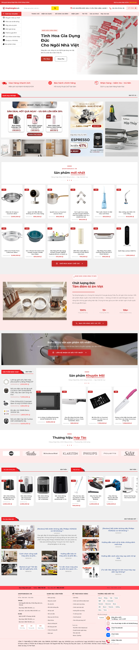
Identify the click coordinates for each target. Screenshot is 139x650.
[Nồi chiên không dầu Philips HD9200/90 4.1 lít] (60, 485)
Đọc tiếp (43, 491)
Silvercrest (108, 604)
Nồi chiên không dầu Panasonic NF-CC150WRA (26, 497)
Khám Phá (61, 59)
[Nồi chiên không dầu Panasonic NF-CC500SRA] (43, 485)
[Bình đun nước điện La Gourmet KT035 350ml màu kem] (81, 236)
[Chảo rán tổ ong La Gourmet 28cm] (12, 197)
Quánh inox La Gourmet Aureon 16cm (58, 212)
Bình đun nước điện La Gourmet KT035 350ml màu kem (81, 252)
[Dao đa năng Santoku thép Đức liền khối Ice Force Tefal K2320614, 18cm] (74, 401)
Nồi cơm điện (51, 614)
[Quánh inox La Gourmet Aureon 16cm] (57, 197)
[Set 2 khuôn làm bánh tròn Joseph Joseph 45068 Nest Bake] (34, 236)
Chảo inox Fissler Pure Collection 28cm (11, 251)
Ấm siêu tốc (50, 604)
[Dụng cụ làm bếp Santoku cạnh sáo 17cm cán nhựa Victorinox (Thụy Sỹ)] (126, 401)
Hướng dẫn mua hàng (78, 610)
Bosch (100, 598)
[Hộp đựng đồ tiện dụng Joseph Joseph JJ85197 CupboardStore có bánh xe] (57, 236)
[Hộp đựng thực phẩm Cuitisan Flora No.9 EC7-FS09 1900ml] (104, 236)
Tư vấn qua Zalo (77, 614)
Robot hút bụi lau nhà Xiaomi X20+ (130, 496)
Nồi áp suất (50, 610)
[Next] (68, 492)
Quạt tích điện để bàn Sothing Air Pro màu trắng (35, 212)
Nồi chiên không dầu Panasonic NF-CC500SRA (43, 497)
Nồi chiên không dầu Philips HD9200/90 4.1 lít (60, 497)
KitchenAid (110, 600)
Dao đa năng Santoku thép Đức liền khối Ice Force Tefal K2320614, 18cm (73, 419)
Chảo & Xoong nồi (52, 630)
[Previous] (1, 492)
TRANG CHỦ (35, 13)
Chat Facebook (76, 617)
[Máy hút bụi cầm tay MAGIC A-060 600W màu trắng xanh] (78, 485)
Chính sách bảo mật (77, 607)
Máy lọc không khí (52, 623)
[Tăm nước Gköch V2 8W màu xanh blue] (104, 197)
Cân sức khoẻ (94, 13)
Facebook (101, 617)
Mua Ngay (47, 59)
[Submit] (55, 8)
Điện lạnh (50, 633)
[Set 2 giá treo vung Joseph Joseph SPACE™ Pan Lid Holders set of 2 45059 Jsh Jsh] (81, 197)
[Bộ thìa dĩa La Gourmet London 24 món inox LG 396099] (100, 401)
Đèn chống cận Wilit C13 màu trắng (127, 212)
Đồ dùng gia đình (52, 626)
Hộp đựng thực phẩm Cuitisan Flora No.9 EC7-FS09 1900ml (104, 252)
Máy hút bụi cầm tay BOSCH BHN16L (95, 497)
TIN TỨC (84, 13)
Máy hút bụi (50, 620)
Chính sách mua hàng (78, 604)
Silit (104, 600)
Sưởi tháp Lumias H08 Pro (127, 251)
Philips (106, 598)
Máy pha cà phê (51, 601)
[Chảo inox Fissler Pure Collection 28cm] (12, 236)
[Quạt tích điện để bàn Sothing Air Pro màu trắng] (34, 197)
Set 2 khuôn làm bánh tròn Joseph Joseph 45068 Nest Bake (35, 252)
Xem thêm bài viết (130, 519)
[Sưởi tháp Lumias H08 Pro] (126, 236)
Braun (114, 604)
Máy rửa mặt (105, 13)
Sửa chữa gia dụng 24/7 (79, 620)
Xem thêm (29, 371)
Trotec (105, 610)
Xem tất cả (132, 95)
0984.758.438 (41, 588)
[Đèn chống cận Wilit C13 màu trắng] (126, 197)
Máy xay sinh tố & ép (52, 617)
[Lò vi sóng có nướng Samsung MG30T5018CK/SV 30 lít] (48, 401)
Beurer (105, 607)
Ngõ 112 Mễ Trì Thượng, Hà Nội (27, 616)
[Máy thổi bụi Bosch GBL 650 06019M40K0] (112, 485)
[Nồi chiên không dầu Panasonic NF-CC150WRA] (26, 485)
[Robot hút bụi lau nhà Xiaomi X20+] (130, 485)
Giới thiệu (75, 597)
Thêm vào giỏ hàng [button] (12, 207)
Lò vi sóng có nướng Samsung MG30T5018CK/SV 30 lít (48, 418)
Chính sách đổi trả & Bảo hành (80, 601)
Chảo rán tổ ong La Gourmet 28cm (12, 212)
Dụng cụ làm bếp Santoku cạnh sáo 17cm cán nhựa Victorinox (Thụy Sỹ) (125, 419)
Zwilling (118, 607)
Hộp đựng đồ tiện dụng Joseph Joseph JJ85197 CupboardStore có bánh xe (58, 252)
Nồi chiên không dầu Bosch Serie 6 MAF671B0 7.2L (9, 497)
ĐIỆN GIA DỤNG (47, 13)
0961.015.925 (133, 2)
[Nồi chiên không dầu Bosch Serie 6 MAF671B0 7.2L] (9, 485)
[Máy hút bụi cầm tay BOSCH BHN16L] (95, 485)
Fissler (116, 598)
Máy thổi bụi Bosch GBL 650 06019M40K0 (113, 497)
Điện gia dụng (51, 597)
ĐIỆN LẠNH (75, 13)
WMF (100, 600)
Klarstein (101, 604)
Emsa (100, 610)
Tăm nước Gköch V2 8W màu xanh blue (104, 212)
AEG (100, 607)
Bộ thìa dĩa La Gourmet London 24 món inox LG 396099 (100, 419)
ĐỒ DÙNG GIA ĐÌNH (61, 13)
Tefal (111, 598)
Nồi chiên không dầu (53, 607)
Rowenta (111, 607)
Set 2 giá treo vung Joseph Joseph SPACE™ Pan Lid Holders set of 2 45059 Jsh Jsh (81, 214)
